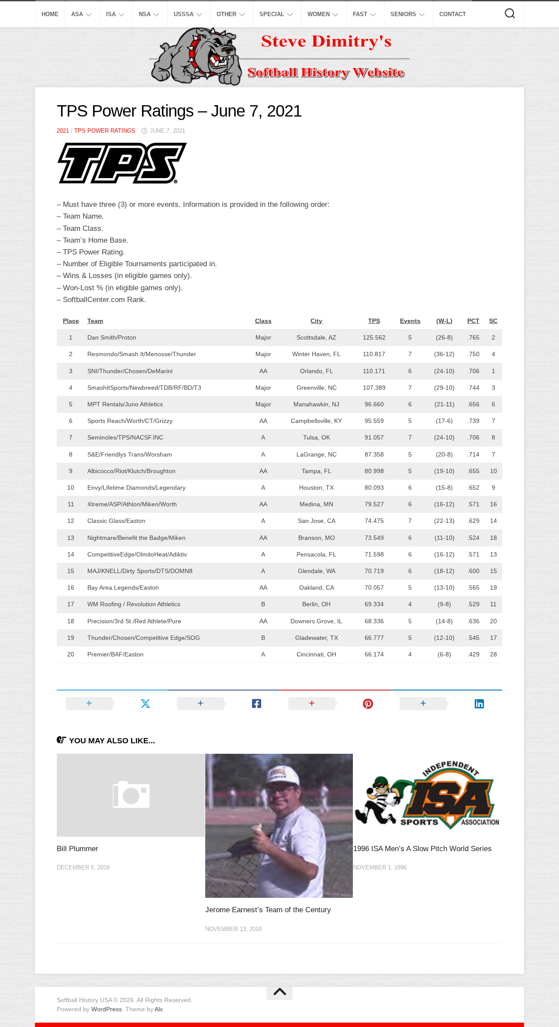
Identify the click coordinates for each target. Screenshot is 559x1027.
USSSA (183, 14)
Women (318, 14)
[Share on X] (112, 704)
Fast (360, 14)
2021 (63, 130)
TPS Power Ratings (104, 130)
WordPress (106, 1009)
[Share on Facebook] (224, 704)
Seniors (403, 14)
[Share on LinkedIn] (446, 704)
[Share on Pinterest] (335, 704)
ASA (77, 14)
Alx (159, 1009)
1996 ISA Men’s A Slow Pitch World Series (422, 849)
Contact (452, 14)
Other (226, 14)
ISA (111, 14)
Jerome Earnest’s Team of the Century (268, 910)
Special (271, 14)
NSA (145, 14)
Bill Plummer (77, 849)
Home (50, 14)
